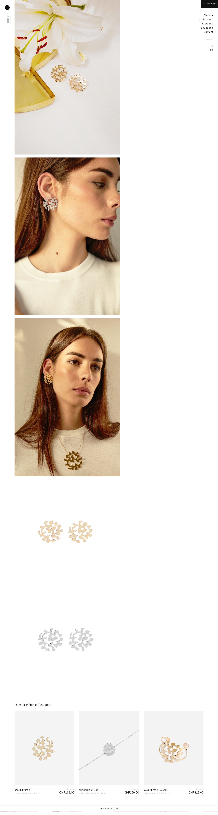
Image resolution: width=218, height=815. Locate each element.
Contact (208, 32)
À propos (207, 23)
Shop (207, 15)
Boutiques (207, 28)
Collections (206, 19)
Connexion (208, 39)
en (211, 46)
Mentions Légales (109, 811)
